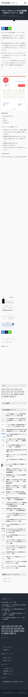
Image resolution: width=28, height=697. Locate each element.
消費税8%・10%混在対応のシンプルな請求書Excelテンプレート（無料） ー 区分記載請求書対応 (16, 487)
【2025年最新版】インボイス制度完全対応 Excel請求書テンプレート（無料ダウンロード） (16, 420)
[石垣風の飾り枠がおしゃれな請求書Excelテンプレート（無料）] (3, 553)
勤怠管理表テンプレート (8, 671)
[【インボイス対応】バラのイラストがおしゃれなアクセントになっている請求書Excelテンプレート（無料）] (3, 547)
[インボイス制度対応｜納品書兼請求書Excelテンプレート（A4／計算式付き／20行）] (3, 426)
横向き (23, 391)
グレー (21, 389)
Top (27, 696)
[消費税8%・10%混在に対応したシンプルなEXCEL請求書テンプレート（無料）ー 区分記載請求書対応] (3, 470)
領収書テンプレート (7, 673)
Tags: (3, 346)
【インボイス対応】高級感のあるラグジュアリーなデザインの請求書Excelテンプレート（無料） (16, 515)
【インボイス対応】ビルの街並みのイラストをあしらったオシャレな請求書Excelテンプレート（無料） (16, 541)
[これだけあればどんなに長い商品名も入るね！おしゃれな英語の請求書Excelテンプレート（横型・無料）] (3, 530)
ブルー (15, 391)
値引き (19, 391)
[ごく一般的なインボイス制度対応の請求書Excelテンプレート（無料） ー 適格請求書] (3, 440)
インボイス (8, 389)
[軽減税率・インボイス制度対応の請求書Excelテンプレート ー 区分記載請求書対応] (3, 493)
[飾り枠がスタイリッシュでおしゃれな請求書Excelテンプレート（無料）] (3, 562)
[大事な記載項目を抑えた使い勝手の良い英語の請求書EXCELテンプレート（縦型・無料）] (3, 430)
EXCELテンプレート (7, 578)
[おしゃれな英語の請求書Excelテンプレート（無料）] (3, 525)
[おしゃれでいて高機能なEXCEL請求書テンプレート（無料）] (3, 465)
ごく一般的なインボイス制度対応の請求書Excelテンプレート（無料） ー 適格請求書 (16, 440)
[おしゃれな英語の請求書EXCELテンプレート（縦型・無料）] (3, 435)
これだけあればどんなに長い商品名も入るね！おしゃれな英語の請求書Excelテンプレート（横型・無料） (16, 530)
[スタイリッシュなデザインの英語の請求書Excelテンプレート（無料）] (3, 567)
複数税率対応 (16, 394)
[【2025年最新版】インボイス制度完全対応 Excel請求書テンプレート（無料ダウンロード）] (3, 420)
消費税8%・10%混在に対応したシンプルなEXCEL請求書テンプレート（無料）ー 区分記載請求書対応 (16, 470)
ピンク (12, 391)
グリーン (16, 389)
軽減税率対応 (6, 396)
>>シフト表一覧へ (6, 342)
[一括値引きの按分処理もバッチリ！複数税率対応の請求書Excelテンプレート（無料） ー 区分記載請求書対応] (3, 504)
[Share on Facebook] (2, 28)
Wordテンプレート (7, 581)
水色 (2, 394)
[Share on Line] (9, 28)
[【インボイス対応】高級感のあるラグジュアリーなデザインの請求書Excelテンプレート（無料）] (3, 514)
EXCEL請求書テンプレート (9, 3)
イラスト (3, 389)
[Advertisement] (14, 169)
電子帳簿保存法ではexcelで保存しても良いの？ (13, 681)
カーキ (12, 389)
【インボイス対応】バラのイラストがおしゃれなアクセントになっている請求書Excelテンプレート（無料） (16, 547)
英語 (12, 394)
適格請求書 (12, 396)
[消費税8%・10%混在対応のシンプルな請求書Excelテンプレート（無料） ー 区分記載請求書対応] (3, 487)
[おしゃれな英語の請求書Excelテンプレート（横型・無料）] (3, 536)
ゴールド (3, 391)
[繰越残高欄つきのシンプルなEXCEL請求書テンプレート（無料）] (3, 476)
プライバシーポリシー (8, 647)
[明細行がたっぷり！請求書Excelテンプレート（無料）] (3, 558)
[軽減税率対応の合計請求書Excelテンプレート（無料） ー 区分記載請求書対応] (3, 499)
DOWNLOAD (5, 153)
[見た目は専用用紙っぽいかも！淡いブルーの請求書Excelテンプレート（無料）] (3, 520)
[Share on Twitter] (6, 28)
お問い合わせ (6, 649)
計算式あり (22, 394)
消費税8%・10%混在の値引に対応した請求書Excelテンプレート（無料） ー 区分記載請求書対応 (16, 481)
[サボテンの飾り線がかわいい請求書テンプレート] (3, 460)
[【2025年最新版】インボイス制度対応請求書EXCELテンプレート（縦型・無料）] (3, 415)
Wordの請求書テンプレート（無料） (9, 602)
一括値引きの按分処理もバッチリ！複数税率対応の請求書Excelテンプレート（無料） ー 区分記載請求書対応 (16, 504)
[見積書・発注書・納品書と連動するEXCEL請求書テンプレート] (3, 451)
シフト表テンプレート (8, 668)
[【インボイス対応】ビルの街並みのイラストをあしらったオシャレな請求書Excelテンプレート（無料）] (3, 541)
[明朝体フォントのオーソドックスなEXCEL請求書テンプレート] (3, 456)
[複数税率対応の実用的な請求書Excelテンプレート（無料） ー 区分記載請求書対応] (3, 510)
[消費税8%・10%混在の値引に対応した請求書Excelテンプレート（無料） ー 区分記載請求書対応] (3, 481)
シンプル (7, 391)
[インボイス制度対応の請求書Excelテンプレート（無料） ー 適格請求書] (3, 446)
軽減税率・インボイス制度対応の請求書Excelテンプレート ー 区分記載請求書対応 (16, 493)
